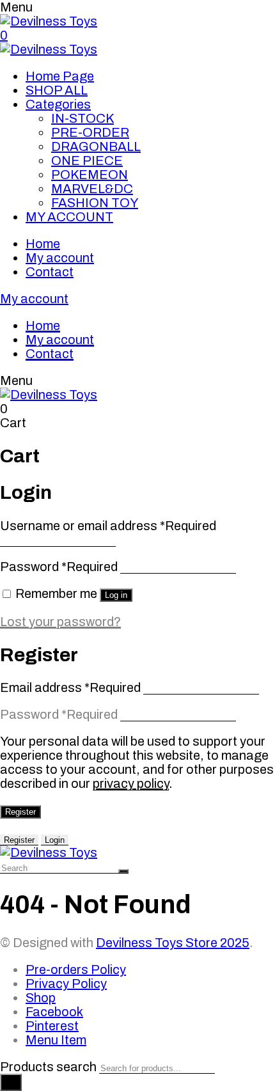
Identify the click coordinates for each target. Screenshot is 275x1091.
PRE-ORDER (90, 132)
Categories (58, 104)
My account (60, 258)
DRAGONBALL (96, 146)
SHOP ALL (57, 90)
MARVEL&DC (92, 189)
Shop (41, 998)
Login (55, 840)
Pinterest (52, 1026)
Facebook (54, 1012)
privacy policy (131, 783)
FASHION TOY (94, 203)
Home (43, 244)
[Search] (11, 1082)
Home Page (60, 76)
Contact (50, 272)
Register (20, 812)
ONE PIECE (87, 160)
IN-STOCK (82, 118)
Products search (48, 1067)
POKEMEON (89, 175)
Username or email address (108, 526)
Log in (116, 595)
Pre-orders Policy (76, 969)
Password (59, 567)
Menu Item (56, 1040)
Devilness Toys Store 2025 (172, 943)
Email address (70, 687)
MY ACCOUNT (69, 217)
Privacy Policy (66, 984)
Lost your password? (60, 622)
